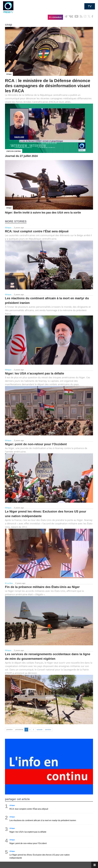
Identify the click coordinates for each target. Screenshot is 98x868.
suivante (39, 729)
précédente (19, 729)
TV (89, 6)
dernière (48, 729)
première (9, 729)
